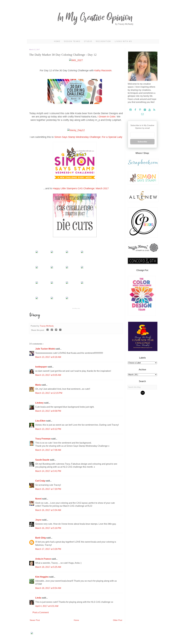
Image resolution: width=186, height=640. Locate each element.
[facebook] (135, 110)
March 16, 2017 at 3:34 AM (48, 510)
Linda (38, 598)
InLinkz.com (76, 308)
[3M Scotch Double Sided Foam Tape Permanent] (37, 298)
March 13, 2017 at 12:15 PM (48, 393)
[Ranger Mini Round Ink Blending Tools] (37, 283)
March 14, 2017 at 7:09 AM (48, 450)
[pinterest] (140, 110)
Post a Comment (41, 612)
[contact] (142, 114)
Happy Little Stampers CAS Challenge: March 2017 (81, 188)
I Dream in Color (106, 116)
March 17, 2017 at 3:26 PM (48, 549)
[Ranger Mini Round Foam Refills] (67, 283)
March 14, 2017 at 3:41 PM (48, 471)
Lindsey (39, 403)
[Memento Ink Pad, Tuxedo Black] (37, 267)
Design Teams (72, 41)
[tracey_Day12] (76, 130)
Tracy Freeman (43, 439)
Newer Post (35, 620)
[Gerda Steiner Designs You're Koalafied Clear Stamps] (37, 252)
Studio (88, 41)
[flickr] (145, 110)
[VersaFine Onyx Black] (67, 252)
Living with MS (123, 41)
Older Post (117, 620)
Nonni (38, 499)
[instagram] (130, 110)
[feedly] (154, 110)
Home (57, 41)
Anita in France (43, 559)
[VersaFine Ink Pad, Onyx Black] (82, 252)
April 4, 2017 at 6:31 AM (46, 606)
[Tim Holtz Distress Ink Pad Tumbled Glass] (67, 267)
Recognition (103, 41)
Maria (38, 385)
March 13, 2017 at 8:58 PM (48, 411)
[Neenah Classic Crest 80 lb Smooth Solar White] (67, 298)
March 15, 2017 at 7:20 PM (48, 489)
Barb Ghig (40, 538)
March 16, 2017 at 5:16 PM (48, 528)
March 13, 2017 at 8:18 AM (48, 357)
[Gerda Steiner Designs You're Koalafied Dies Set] (52, 252)
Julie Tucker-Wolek (45, 349)
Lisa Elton (40, 421)
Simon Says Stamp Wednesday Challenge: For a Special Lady (88, 137)
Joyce (38, 520)
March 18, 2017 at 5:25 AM (48, 567)
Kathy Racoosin (103, 70)
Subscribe (142, 142)
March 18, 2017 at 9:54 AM (48, 588)
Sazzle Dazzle (42, 460)
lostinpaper (41, 367)
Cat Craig (40, 481)
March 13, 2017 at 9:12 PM (48, 429)
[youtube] (149, 110)
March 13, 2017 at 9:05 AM (48, 375)
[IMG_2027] (76, 60)
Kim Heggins (42, 577)
